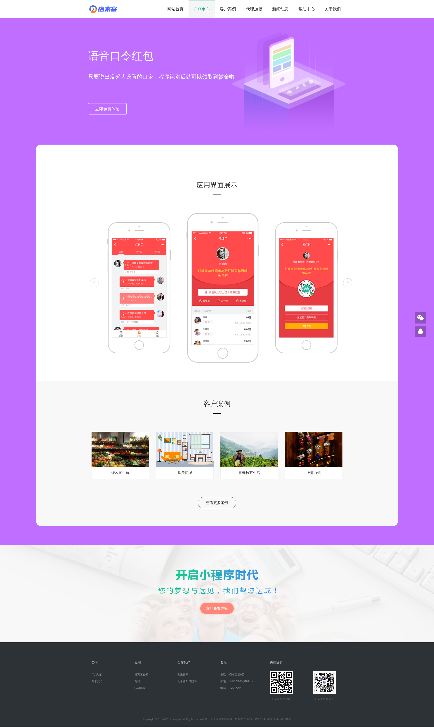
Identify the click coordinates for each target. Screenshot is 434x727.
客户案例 (228, 9)
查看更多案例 (217, 503)
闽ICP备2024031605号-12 (264, 719)
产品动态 (97, 674)
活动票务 (139, 688)
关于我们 (333, 9)
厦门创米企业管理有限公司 (221, 719)
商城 (137, 681)
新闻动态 (280, 9)
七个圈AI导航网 (187, 681)
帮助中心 (306, 9)
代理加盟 (254, 9)
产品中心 (201, 9)
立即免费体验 (107, 109)
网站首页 (175, 9)
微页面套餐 (141, 674)
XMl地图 (285, 719)
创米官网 (182, 674)
